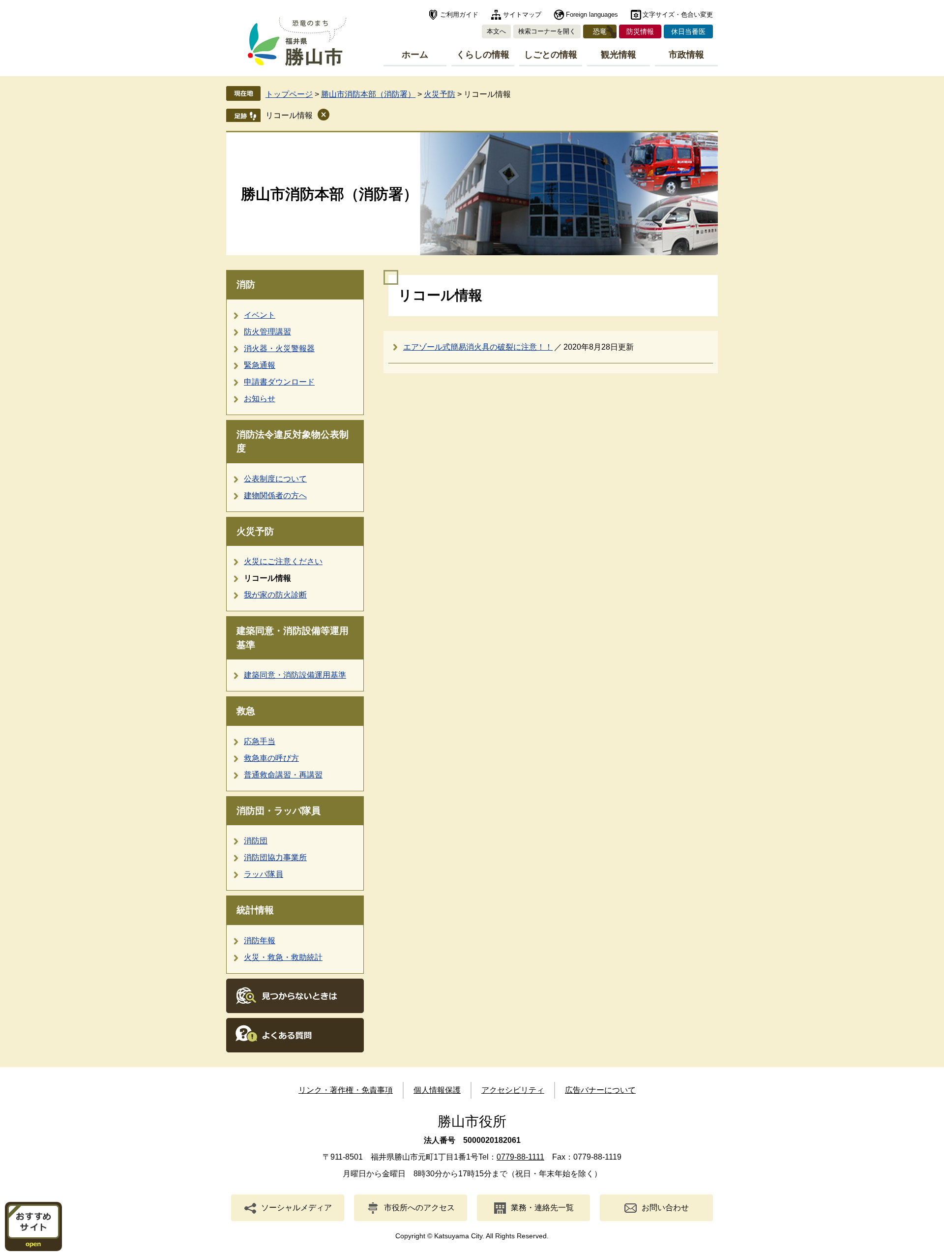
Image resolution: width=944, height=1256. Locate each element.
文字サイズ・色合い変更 (678, 14)
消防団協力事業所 (275, 857)
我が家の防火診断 (275, 595)
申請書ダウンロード (279, 382)
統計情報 (255, 910)
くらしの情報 (482, 55)
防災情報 (640, 31)
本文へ (496, 31)
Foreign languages (592, 14)
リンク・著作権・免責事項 (345, 1090)
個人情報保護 (437, 1090)
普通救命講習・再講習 (283, 775)
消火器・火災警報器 (279, 348)
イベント (259, 315)
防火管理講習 (267, 332)
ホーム (415, 55)
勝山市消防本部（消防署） (368, 94)
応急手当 (259, 741)
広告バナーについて (600, 1090)
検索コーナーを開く (547, 31)
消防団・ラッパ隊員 (278, 811)
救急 (245, 711)
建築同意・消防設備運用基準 (295, 675)
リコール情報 (289, 115)
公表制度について (275, 479)
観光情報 (618, 55)
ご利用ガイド (459, 14)
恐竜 (600, 31)
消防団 (255, 841)
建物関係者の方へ (275, 495)
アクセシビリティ (512, 1090)
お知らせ (259, 398)
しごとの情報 (550, 55)
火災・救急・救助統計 (283, 957)
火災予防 (439, 94)
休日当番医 (688, 31)
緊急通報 (259, 365)
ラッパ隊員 (263, 874)
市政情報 (686, 55)
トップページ (289, 94)
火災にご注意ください (283, 561)
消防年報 (259, 940)
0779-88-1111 (520, 1157)
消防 (245, 284)
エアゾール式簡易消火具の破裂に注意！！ (478, 347)
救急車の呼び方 (271, 758)
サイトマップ (522, 14)
